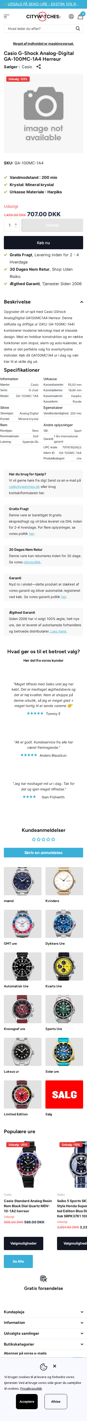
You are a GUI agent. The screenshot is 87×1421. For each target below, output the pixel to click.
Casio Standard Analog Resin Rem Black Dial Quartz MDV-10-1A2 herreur (28, 1206)
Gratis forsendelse (43, 1288)
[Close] (66, 1366)
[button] (17, 220)
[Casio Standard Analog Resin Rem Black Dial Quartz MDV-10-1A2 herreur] (28, 1164)
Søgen (77, 28)
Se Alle (18, 1261)
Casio (27, 66)
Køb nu (43, 242)
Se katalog (6, 16)
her (31, 534)
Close (43, 1312)
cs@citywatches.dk (24, 487)
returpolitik (32, 562)
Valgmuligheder (23, 1243)
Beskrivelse (17, 302)
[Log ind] (71, 16)
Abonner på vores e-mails (25, 1353)
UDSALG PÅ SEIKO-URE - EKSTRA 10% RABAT (46, 4)
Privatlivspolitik (31, 1388)
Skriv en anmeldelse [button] (43, 852)
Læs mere (58, 631)
